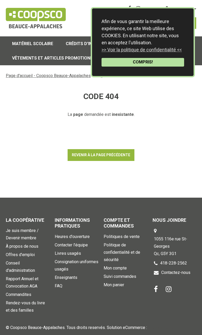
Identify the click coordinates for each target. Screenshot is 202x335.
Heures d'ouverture (72, 236)
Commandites (18, 294)
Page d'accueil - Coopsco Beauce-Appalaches (48, 75)
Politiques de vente (122, 236)
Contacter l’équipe (71, 244)
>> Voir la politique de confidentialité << (142, 49)
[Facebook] (156, 288)
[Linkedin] (168, 288)
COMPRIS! (143, 62)
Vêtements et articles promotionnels (56, 58)
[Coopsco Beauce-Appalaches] (36, 18)
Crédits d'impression (89, 43)
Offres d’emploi (20, 254)
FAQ (58, 285)
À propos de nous (22, 246)
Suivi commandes (120, 276)
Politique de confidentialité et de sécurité (122, 252)
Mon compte (115, 268)
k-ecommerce (161, 327)
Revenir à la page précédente (101, 155)
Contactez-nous (175, 272)
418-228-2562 (173, 263)
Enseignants (66, 277)
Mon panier (114, 284)
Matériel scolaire (32, 43)
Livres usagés (68, 253)
